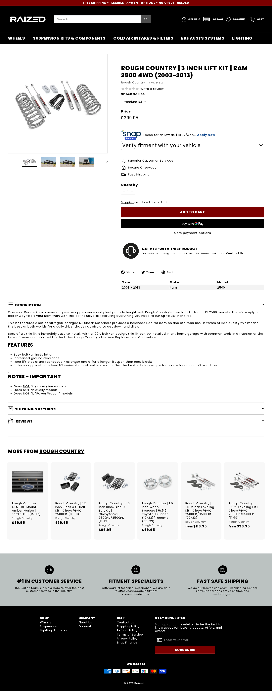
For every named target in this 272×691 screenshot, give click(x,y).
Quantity (129, 185)
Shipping (127, 202)
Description (28, 305)
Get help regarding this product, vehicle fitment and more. (193, 253)
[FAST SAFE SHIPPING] (222, 569)
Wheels (16, 38)
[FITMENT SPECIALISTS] (135, 569)
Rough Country (133, 82)
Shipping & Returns (35, 409)
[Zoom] (58, 103)
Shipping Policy (128, 626)
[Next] (105, 161)
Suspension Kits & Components (69, 38)
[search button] (146, 19)
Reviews (24, 421)
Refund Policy (127, 630)
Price (126, 111)
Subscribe (185, 649)
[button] (213, 19)
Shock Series (133, 94)
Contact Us (125, 622)
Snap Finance (127, 642)
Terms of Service (130, 635)
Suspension (48, 626)
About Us (85, 622)
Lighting (242, 38)
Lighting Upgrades (53, 630)
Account (84, 626)
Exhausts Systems (202, 38)
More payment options (192, 233)
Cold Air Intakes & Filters (143, 38)
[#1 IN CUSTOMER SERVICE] (49, 569)
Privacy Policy (127, 639)
